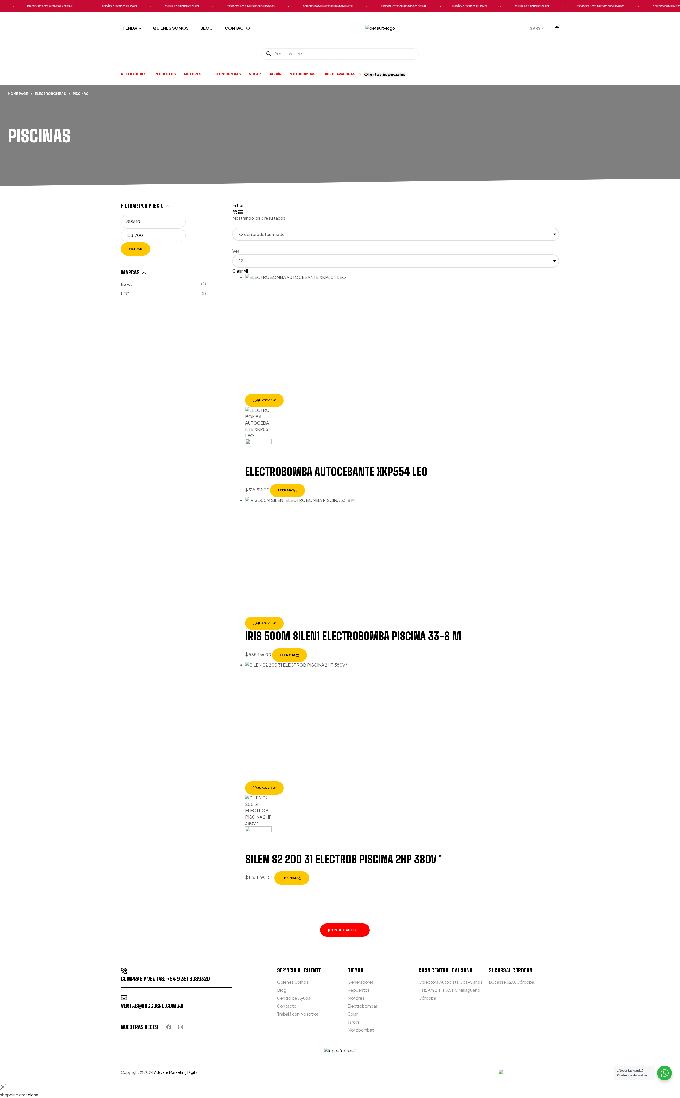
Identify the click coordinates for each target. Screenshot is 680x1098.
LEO (125, 293)
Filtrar (135, 249)
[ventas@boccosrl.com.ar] (124, 998)
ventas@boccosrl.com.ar (152, 1006)
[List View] (240, 211)
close (33, 1094)
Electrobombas (50, 94)
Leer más (286, 490)
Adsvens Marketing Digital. (177, 1072)
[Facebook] (168, 1027)
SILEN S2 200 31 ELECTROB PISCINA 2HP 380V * (343, 859)
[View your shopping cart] (557, 28)
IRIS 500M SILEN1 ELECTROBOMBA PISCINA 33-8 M (353, 636)
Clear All (240, 271)
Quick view (266, 400)
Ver (235, 251)
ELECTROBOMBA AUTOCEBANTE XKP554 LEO (336, 471)
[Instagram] (180, 1027)
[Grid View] (234, 211)
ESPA (126, 284)
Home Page (18, 94)
